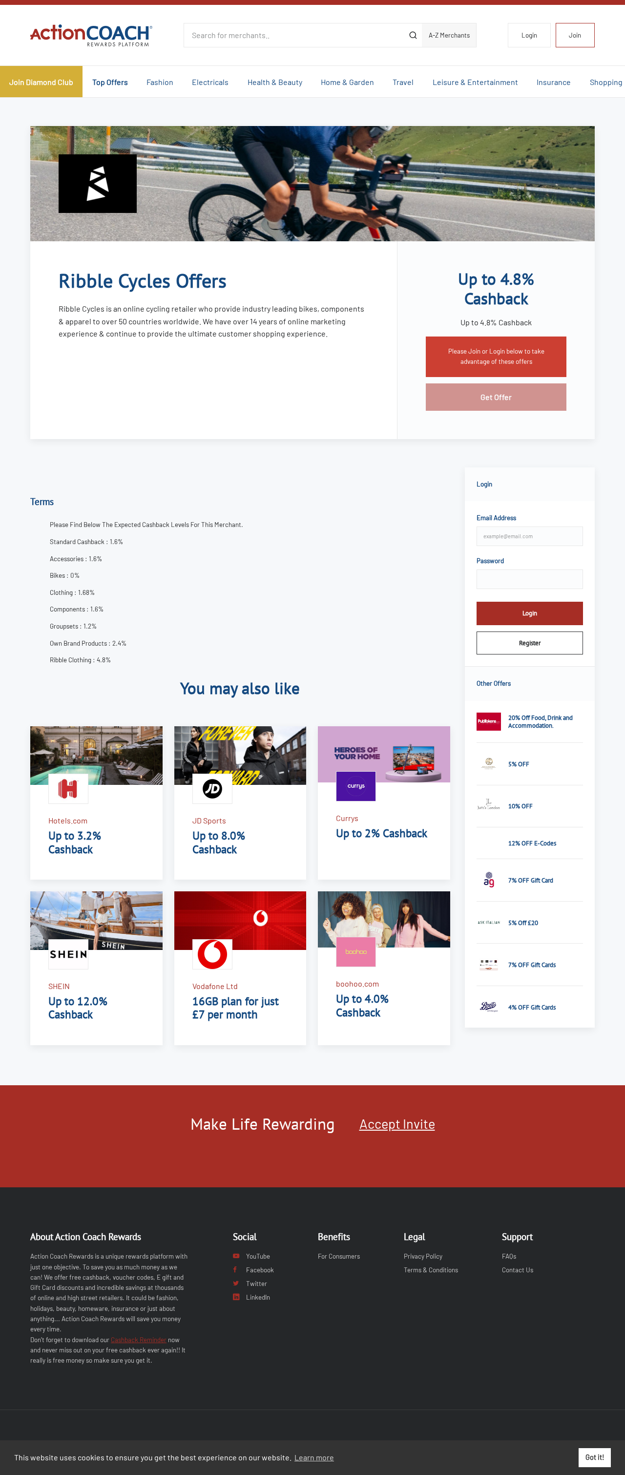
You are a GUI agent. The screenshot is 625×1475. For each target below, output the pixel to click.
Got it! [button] (594, 1457)
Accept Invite (397, 1123)
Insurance (554, 81)
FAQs (509, 1256)
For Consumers (339, 1256)
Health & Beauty (275, 81)
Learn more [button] (314, 1457)
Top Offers (110, 81)
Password (490, 561)
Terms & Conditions (431, 1270)
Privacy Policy (423, 1256)
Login (529, 35)
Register (530, 642)
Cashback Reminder (139, 1340)
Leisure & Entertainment (475, 81)
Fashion (159, 81)
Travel (403, 81)
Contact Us (517, 1270)
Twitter (256, 1283)
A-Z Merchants (449, 35)
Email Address (496, 518)
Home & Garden (347, 81)
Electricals (210, 81)
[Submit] (413, 35)
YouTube (258, 1256)
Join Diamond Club (41, 81)
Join (575, 35)
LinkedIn (258, 1297)
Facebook (260, 1270)
